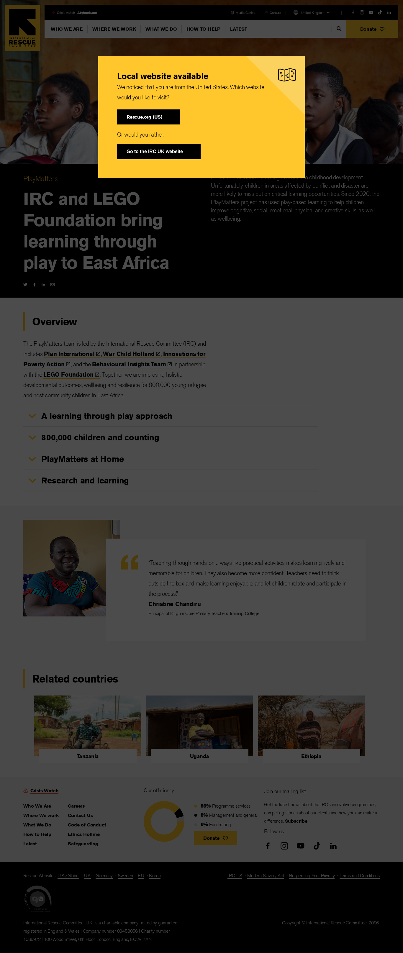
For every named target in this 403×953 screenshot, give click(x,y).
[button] (148, 116)
